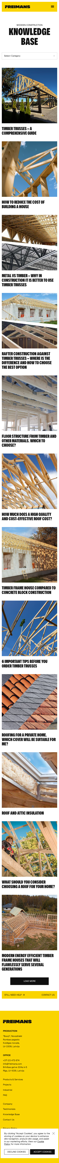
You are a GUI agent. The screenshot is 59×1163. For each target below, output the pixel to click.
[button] (52, 7)
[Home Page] (17, 6)
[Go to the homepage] (17, 1022)
